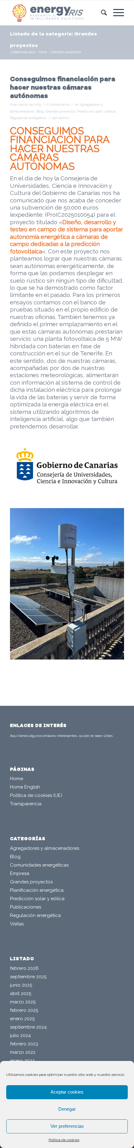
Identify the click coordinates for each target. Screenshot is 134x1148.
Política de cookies (64, 1140)
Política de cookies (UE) (36, 795)
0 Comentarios (57, 104)
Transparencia (25, 804)
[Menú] (115, 12)
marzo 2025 (23, 1002)
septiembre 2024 (28, 1027)
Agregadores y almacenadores (44, 848)
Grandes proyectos (60, 111)
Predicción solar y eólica (96, 111)
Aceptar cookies (67, 1092)
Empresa (19, 873)
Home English (25, 787)
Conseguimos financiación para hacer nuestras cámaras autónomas (62, 88)
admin (64, 118)
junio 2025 (21, 985)
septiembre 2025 (28, 976)
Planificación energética (37, 890)
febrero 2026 (24, 968)
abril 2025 (20, 993)
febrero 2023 (24, 1044)
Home (16, 778)
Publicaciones (25, 907)
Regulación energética (28, 118)
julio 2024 (20, 1035)
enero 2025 (22, 1018)
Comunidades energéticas (39, 865)
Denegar (67, 1109)
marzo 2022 (23, 1052)
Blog (40, 111)
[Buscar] (101, 12)
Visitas (17, 924)
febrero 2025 (24, 1010)
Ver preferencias (67, 1126)
